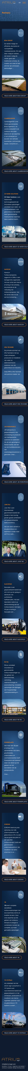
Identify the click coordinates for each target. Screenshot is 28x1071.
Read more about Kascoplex (14, 639)
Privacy (10, 1066)
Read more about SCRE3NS (13, 879)
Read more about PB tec (13, 720)
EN (20, 2)
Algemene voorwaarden (18, 1066)
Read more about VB (11, 957)
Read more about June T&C (14, 561)
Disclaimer (4, 1066)
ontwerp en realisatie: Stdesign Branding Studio (13, 1067)
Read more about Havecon (14, 324)
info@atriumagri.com (9, 1064)
